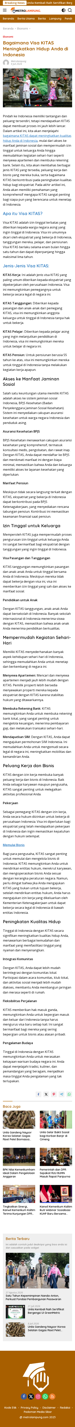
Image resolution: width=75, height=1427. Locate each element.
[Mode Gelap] (63, 10)
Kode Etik (10, 1407)
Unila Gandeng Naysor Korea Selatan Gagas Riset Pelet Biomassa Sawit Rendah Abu (17, 1136)
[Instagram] (38, 1396)
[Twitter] (31, 1396)
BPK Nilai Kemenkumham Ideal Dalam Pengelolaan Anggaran (19, 1173)
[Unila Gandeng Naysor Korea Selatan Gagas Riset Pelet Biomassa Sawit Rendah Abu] (19, 1120)
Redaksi (65, 1407)
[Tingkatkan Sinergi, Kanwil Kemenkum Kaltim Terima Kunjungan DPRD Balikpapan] (19, 1194)
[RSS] (52, 1396)
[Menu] (5, 10)
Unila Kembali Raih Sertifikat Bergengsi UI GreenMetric (46, 1311)
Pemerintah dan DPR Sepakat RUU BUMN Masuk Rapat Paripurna (55, 1173)
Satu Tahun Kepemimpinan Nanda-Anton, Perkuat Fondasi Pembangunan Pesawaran (33, 1297)
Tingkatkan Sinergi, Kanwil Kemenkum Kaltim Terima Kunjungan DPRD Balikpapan (19, 1210)
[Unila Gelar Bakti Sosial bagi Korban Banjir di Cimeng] (56, 1120)
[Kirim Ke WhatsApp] (69, 1094)
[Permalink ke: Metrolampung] (6, 62)
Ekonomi (8, 36)
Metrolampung (18, 61)
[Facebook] (24, 1396)
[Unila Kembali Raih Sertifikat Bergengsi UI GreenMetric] (15, 1312)
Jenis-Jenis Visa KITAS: (26, 265)
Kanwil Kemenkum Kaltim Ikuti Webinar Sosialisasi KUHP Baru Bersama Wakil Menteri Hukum (56, 1210)
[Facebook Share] (38, 1094)
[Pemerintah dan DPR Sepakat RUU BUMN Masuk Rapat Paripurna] (56, 1157)
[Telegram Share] (61, 1094)
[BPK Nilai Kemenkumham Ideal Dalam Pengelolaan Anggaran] (19, 1157)
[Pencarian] (70, 10)
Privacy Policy (29, 1407)
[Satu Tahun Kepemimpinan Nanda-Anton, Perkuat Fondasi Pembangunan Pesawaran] (37, 1270)
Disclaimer (49, 1407)
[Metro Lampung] (25, 10)
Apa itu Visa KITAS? (22, 213)
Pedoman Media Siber (38, 1412)
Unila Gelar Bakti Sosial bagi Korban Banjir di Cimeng (54, 1136)
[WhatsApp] (45, 1396)
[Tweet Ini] (46, 1094)
